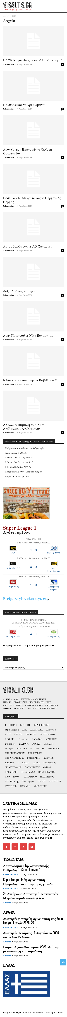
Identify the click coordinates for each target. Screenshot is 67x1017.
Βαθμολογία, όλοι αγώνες (25, 598)
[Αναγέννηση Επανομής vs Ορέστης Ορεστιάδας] (33, 130)
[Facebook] (6, 846)
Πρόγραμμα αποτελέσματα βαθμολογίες (25, 448)
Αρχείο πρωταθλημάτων (17, 476)
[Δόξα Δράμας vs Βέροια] (33, 272)
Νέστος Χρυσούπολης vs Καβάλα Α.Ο (30, 380)
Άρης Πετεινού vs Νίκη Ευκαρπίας (28, 335)
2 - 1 (33, 633)
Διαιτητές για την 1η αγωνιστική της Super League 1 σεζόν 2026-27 (33, 921)
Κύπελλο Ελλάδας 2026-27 (18, 466)
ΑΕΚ (13, 553)
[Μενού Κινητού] (62, 6)
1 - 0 (33, 585)
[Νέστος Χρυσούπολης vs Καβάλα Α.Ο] (33, 361)
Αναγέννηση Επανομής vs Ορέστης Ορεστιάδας (28, 151)
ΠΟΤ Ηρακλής (53, 553)
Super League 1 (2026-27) (16, 452)
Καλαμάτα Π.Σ (13, 568)
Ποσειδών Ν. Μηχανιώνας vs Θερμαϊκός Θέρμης (32, 200)
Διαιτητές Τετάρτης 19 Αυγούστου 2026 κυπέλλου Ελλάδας (31, 935)
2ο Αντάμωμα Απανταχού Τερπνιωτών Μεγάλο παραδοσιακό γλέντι (30, 896)
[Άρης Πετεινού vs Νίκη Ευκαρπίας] (33, 316)
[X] (23, 846)
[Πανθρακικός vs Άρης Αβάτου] (33, 86)
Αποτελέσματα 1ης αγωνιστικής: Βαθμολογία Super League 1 (26, 868)
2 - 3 (33, 566)
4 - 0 (33, 549)
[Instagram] (15, 846)
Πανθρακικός (54, 636)
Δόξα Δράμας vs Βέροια (20, 291)
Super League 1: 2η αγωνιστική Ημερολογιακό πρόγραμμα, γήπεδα (28, 882)
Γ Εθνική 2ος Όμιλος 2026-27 (19, 462)
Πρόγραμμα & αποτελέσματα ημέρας (23, 471)
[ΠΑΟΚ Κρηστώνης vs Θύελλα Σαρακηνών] (33, 41)
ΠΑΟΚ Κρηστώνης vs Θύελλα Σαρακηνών (33, 60)
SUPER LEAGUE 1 (11, 874)
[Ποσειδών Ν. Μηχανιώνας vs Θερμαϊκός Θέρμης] (33, 179)
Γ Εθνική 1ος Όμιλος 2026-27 (19, 457)
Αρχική (6, 16)
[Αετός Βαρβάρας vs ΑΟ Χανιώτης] (33, 227)
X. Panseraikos (8, 64)
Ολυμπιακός (13, 586)
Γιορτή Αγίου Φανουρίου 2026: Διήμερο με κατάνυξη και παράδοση (31, 949)
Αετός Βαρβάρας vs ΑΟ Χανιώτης (27, 246)
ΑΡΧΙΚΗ (7, 903)
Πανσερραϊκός (13, 636)
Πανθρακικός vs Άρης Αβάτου (24, 104)
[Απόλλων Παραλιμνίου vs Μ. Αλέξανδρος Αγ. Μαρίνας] (33, 406)
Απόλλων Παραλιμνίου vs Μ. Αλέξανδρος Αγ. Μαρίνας (24, 426)
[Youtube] (32, 846)
